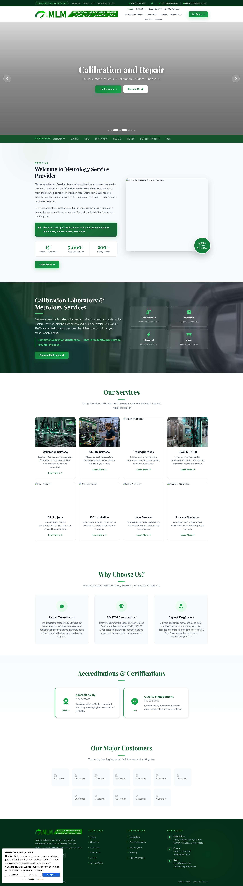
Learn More (45, 264)
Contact (159, 20)
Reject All (33, 875)
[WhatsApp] (63, 855)
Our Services (107, 89)
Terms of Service (200, 882)
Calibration (141, 9)
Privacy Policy (96, 863)
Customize (14, 875)
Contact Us (134, 89)
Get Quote (197, 14)
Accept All (51, 875)
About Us (149, 20)
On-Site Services (138, 842)
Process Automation (134, 14)
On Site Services (172, 9)
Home (130, 9)
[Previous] (7, 78)
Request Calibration (50, 355)
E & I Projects (152, 14)
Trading (164, 14)
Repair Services (137, 858)
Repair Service (155, 9)
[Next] (236, 78)
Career (93, 858)
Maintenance (176, 14)
